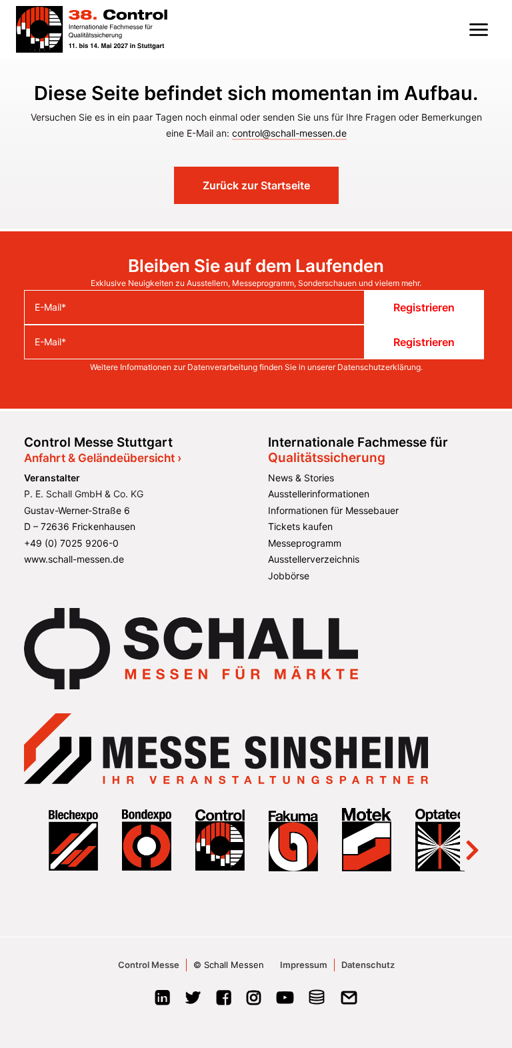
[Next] (472, 839)
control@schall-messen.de (289, 133)
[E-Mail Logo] (349, 1002)
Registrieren (424, 307)
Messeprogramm (304, 543)
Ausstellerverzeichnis (313, 559)
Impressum (303, 964)
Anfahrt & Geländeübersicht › (102, 458)
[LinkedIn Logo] (162, 1002)
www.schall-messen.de (74, 559)
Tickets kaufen (300, 526)
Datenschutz (368, 964)
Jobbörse (288, 575)
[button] (478, 29)
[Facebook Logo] (224, 1002)
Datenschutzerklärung (379, 367)
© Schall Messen (228, 964)
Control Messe (148, 964)
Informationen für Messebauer (333, 510)
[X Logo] (193, 1002)
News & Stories (301, 477)
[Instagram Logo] (254, 1002)
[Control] (91, 29)
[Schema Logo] (317, 1002)
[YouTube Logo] (285, 1002)
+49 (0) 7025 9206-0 (71, 543)
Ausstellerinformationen (318, 493)
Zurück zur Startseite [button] (256, 185)
